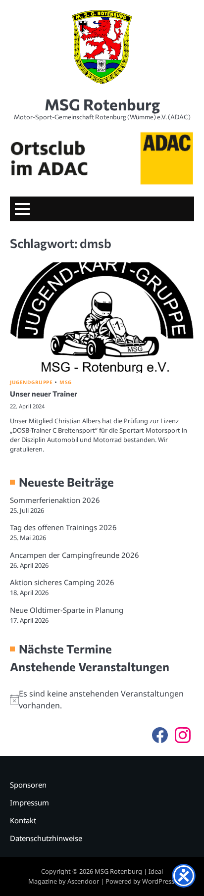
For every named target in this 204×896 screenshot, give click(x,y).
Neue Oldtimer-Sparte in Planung (66, 610)
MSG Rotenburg (102, 104)
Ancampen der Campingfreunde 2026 (74, 555)
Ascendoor (83, 881)
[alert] (102, 699)
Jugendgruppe (31, 382)
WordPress (158, 881)
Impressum (29, 802)
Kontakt (23, 820)
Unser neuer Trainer (43, 393)
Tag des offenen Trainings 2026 (63, 527)
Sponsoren (28, 785)
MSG (65, 382)
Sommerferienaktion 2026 (55, 500)
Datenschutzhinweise (46, 838)
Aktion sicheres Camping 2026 (62, 582)
